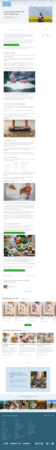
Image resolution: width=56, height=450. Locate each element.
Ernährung (10, 280)
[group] (4, 404)
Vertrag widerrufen (31, 430)
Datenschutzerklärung (31, 432)
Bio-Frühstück (4, 422)
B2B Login (51, 0)
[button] (16, 3)
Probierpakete (4, 437)
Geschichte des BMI (9, 56)
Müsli (3, 427)
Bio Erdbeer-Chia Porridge (6, 317)
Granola (3, 425)
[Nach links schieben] (51, 299)
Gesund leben (27, 280)
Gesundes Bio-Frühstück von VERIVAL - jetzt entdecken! (14, 232)
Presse (16, 430)
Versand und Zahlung (31, 427)
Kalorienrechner (32, 263)
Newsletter (17, 434)
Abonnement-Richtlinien (32, 425)
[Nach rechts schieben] (53, 299)
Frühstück (14, 280)
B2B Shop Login (17, 437)
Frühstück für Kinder (20, 280)
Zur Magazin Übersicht (27, 330)
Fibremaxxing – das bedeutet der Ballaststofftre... (9, 345)
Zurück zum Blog (28, 291)
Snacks (3, 432)
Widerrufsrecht (30, 429)
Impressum (30, 422)
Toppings (3, 434)
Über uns (16, 422)
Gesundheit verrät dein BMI (14, 227)
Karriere (16, 432)
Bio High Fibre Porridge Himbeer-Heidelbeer (46, 318)
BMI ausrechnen (22, 98)
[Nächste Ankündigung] (35, 1)
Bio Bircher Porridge (18, 317)
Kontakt (29, 434)
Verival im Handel (18, 429)
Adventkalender (4, 439)
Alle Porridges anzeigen (24, 298)
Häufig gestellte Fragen (19, 427)
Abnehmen (5, 280)
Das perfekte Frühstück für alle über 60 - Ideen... (28, 345)
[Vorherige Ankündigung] (2, 1)
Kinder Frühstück (5, 430)
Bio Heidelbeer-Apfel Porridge (33, 317)
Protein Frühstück (5, 429)
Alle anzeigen (28, 362)
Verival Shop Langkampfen (19, 425)
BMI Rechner (21, 36)
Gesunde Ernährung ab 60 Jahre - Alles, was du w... (44, 345)
